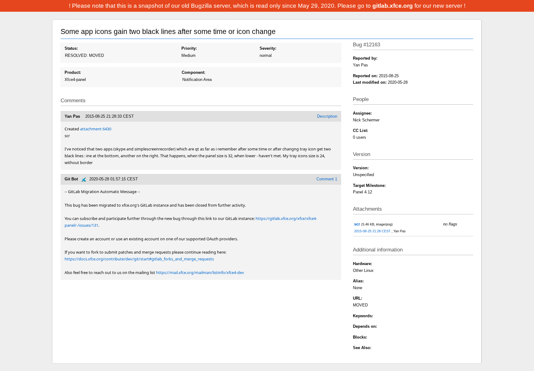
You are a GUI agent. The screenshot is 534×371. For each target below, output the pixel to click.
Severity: (268, 48)
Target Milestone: (369, 185)
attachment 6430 (95, 129)
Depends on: (365, 326)
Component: (193, 72)
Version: (361, 168)
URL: (357, 298)
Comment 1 (326, 179)
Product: (73, 72)
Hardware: (362, 263)
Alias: (358, 281)
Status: (71, 48)
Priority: (189, 48)
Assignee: (362, 113)
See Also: (362, 347)
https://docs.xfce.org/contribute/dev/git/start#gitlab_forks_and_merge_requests (139, 259)
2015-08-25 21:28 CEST (373, 231)
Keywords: (363, 316)
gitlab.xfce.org (393, 5)
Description (327, 116)
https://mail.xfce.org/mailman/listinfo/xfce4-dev (200, 272)
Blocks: (360, 337)
